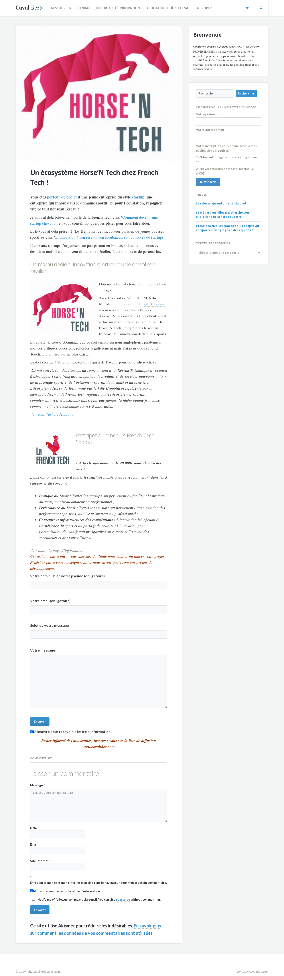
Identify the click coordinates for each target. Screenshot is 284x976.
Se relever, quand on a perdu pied (221, 203)
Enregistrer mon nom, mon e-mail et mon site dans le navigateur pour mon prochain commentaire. (98, 882)
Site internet (40, 861)
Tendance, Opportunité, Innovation (109, 8)
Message (37, 785)
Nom (34, 828)
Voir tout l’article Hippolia (52, 414)
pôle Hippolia (154, 303)
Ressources (61, 8)
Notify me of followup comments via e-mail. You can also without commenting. (99, 899)
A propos (205, 8)
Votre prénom (206, 114)
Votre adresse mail (210, 130)
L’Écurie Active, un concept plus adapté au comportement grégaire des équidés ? (227, 228)
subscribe (123, 899)
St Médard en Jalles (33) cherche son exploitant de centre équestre (222, 214)
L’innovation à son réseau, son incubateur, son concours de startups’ (110, 237)
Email (34, 844)
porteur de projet (62, 197)
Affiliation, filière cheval (168, 8)
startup (138, 197)
